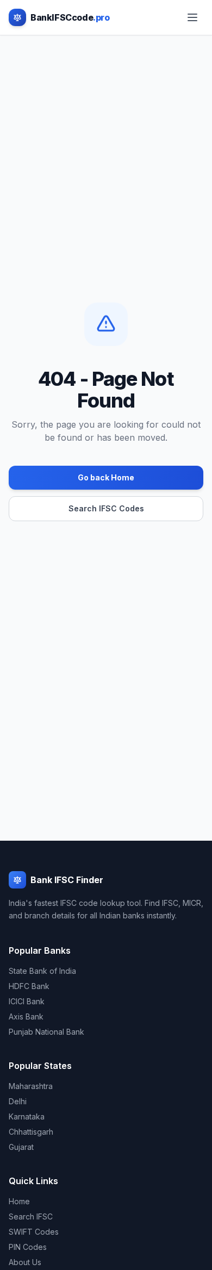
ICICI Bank (27, 1001)
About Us (25, 1262)
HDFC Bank (29, 986)
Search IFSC (31, 1216)
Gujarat (21, 1147)
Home (19, 1201)
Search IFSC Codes (106, 508)
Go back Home (106, 477)
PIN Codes (28, 1247)
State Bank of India (42, 970)
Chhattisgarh (31, 1131)
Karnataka (27, 1116)
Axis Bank (26, 1016)
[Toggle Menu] (192, 17)
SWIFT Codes (34, 1231)
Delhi (18, 1101)
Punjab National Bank (46, 1031)
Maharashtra (31, 1086)
